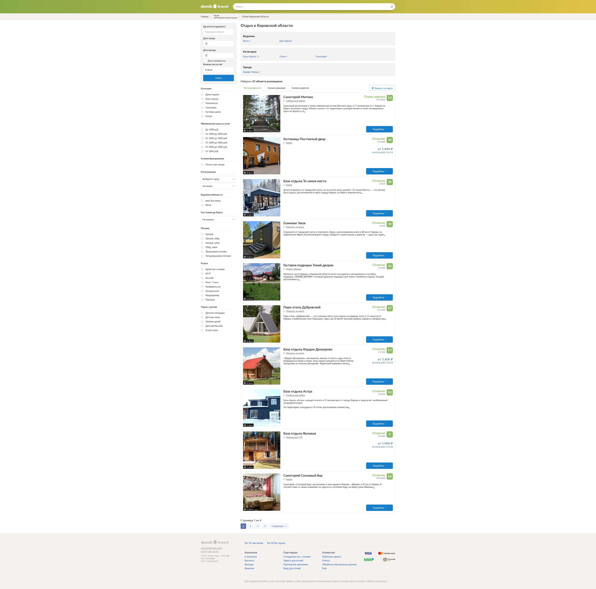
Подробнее (378, 129)
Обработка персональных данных (339, 564)
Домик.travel (214, 6)
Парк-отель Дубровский (302, 307)
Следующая (278, 526)
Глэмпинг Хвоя (294, 223)
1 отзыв (382, 184)
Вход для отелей (291, 568)
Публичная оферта (331, 556)
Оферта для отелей (293, 560)
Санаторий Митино (298, 97)
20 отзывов (380, 478)
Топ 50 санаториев (254, 543)
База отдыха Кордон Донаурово (307, 349)
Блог (324, 568)
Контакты (249, 560)
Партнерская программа (295, 564)
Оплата (326, 560)
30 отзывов (380, 99)
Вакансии (249, 568)
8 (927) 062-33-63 (210, 551)
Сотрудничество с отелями (297, 556)
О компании (251, 556)
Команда (249, 564)
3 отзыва (381, 436)
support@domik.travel (211, 548)
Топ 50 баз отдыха (276, 543)
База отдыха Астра (297, 391)
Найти (218, 78)
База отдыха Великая (299, 433)
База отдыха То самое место (304, 181)
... (304, 111)
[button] (245, 113)
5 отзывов (381, 141)
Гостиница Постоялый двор (304, 139)
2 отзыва (381, 268)
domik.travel (214, 542)
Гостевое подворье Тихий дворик (308, 265)
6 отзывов (381, 310)
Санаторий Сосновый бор (303, 475)
